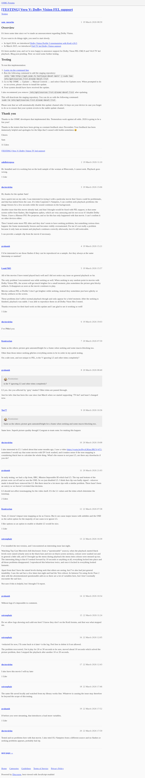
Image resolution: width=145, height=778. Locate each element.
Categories (14, 768)
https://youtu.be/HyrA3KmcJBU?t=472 (84, 449)
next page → (7, 753)
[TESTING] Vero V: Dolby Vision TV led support (23, 151)
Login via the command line (16, 70)
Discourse (16, 774)
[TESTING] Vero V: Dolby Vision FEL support (37, 9)
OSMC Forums (8, 3)
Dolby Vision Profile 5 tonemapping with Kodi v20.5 (53, 43)
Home (4, 768)
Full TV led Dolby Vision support (46, 46)
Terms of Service (40, 768)
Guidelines (26, 768)
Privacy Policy (57, 768)
